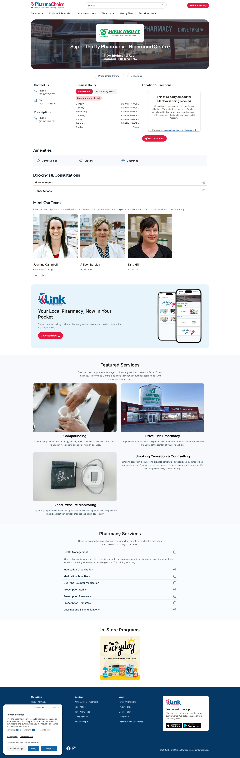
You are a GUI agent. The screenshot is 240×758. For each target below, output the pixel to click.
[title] (174, 725)
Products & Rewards (59, 13)
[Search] (163, 5)
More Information (168, 124)
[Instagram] (74, 748)
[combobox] (122, 5)
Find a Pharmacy (147, 13)
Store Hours (84, 91)
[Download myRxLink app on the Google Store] (192, 725)
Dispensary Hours (105, 91)
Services (35, 13)
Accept (183, 124)
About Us (106, 13)
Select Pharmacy (198, 5)
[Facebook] (68, 748)
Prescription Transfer (109, 75)
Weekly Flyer (126, 13)
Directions (136, 75)
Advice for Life (86, 13)
